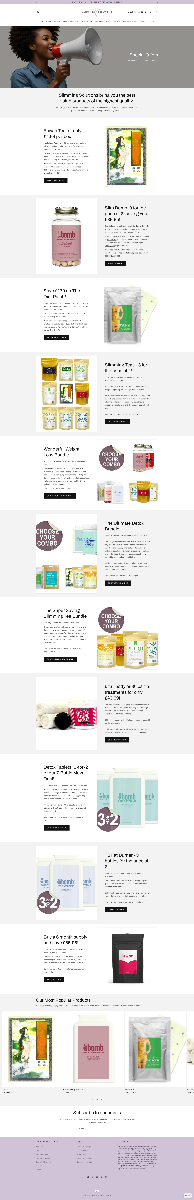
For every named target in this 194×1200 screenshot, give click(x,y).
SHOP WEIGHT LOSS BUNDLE (60, 496)
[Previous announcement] (36, 2)
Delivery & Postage (84, 1147)
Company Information (85, 1162)
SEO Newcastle (106, 1195)
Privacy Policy (82, 1154)
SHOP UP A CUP (54, 979)
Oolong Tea (110, 246)
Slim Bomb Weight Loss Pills (73, 1090)
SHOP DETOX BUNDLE (118, 583)
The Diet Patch (130, 1090)
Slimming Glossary (43, 1158)
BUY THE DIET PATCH (56, 337)
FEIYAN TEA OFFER (55, 180)
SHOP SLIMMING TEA (117, 422)
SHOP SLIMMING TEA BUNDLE (60, 659)
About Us (39, 1147)
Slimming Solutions (94, 1195)
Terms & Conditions (84, 1158)
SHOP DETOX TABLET (56, 828)
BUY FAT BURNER (116, 910)
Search (38, 1169)
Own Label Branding (43, 1162)
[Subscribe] (114, 1129)
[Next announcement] (157, 2)
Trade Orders (41, 1166)
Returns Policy (82, 1150)
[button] (38, 12)
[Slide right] (101, 1100)
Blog (37, 1150)
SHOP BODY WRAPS (117, 740)
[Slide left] (92, 1100)
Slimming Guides (42, 1154)
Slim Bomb (76, 321)
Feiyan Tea (112, 240)
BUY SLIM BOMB (115, 263)
